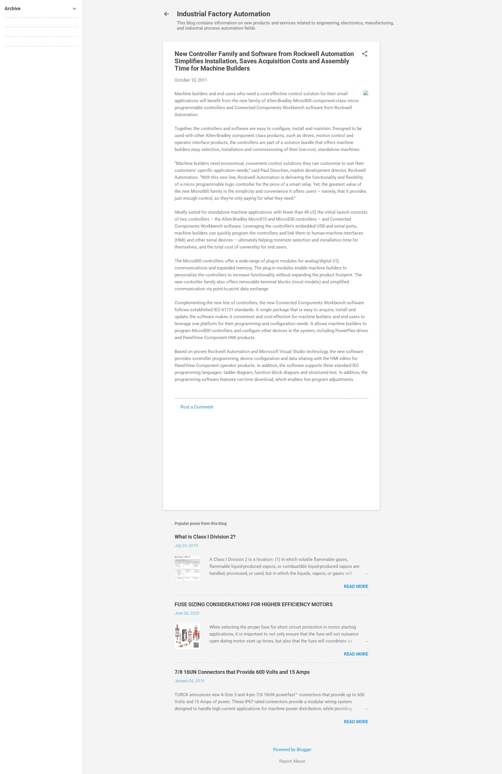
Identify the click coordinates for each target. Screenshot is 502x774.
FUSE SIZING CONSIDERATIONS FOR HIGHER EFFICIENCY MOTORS (254, 604)
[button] (364, 54)
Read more (356, 586)
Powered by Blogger (292, 749)
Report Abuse (292, 761)
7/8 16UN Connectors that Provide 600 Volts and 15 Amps (242, 672)
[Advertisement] (403, 129)
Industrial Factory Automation (223, 14)
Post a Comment (196, 407)
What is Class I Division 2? (205, 537)
